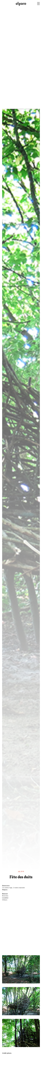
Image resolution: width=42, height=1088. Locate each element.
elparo (21, 4)
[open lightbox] (21, 970)
